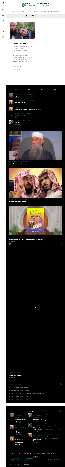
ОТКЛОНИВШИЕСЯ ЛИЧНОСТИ (50, 11)
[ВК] (3, 10)
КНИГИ (22, 11)
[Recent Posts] (15, 90)
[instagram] (3, 26)
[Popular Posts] (29, 90)
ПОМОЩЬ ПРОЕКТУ (32, 11)
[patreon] (3, 31)
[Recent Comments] (42, 90)
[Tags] (55, 90)
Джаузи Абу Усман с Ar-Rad (37, 429)
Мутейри (17, 122)
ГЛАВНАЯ (15, 11)
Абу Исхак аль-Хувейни (22, 96)
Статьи (33, 94)
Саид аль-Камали (20, 116)
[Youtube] (3, 15)
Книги (13, 37)
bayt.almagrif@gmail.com (52, 438)
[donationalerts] (3, 37)
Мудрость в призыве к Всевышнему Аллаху (28, 109)
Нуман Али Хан (19, 43)
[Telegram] (3, 20)
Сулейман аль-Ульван (21, 102)
